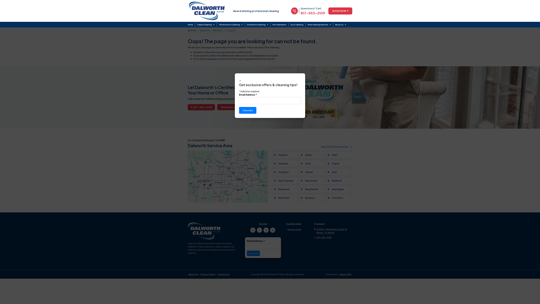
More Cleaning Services (318, 25)
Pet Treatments (279, 25)
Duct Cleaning (297, 25)
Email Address (248, 94)
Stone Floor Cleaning (256, 25)
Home (190, 25)
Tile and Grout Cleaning (229, 25)
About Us (339, 25)
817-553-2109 (313, 13)
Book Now (339, 10)
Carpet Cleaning (204, 25)
